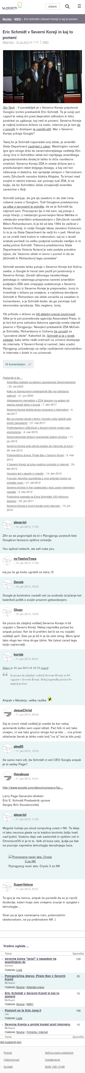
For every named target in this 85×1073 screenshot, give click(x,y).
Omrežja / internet (37, 1032)
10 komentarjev (15, 364)
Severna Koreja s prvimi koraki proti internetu (33, 505)
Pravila (8, 1052)
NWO (46, 42)
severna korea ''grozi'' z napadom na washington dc (30, 960)
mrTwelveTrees (25, 559)
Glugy (18, 610)
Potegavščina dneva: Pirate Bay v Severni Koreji (35, 455)
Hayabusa (21, 774)
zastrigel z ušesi (39, 146)
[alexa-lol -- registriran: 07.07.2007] (7, 524)
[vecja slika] (42, 76)
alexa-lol (20, 522)
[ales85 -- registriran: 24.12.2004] (7, 748)
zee (7, 1014)
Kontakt (8, 1066)
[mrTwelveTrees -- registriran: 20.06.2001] (7, 560)
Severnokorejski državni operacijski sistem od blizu (37, 437)
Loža (19, 970)
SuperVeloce (23, 884)
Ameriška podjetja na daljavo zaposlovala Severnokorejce (41, 382)
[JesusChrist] (7, 712)
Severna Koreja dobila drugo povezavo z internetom (37, 409)
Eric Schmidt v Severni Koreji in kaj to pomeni (38, 34)
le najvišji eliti (42, 129)
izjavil (44, 668)
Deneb (19, 582)
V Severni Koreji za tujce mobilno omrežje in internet (38, 464)
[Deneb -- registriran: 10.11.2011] (7, 584)
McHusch (10, 982)
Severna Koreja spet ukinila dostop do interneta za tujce (40, 446)
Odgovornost (11, 1059)
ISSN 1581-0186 (55, 1066)
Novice (20, 987)
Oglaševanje (52, 1059)
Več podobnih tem (10, 1042)
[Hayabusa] (7, 776)
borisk (18, 654)
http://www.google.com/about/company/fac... (33, 787)
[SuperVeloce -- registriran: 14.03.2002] (7, 886)
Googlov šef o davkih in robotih (25, 473)
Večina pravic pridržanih (59, 1052)
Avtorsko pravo (35, 987)
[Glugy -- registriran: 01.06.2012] (7, 611)
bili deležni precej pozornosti (55, 314)
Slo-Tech (9, 107)
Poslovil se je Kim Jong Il (23, 1010)
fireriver (9, 965)
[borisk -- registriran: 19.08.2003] (7, 656)
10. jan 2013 (22, 42)
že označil (61, 331)
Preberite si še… (12, 377)
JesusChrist (23, 710)
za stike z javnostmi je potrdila (23, 206)
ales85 (18, 746)
